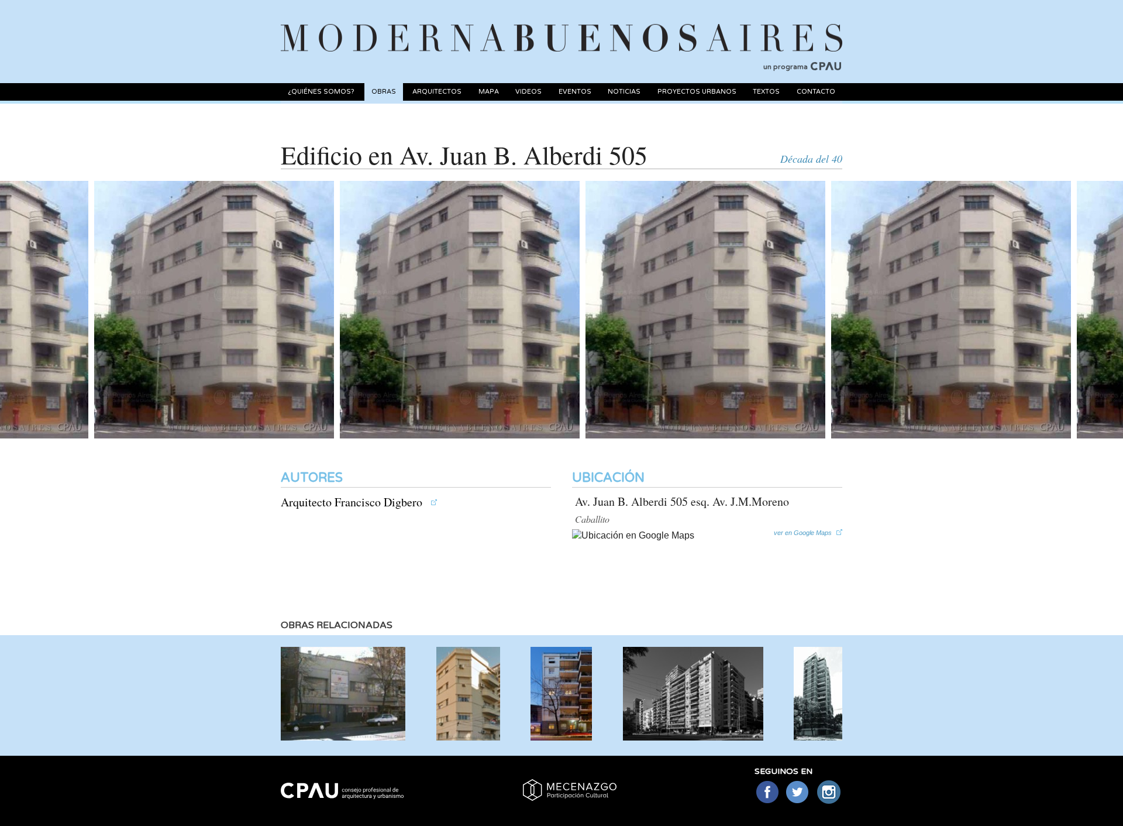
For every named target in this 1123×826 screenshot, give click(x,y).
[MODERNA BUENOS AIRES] (561, 24)
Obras (383, 91)
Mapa (488, 91)
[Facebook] (767, 793)
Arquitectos (436, 91)
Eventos (575, 91)
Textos (766, 91)
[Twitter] (798, 793)
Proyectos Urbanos (696, 91)
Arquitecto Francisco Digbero (353, 502)
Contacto (816, 91)
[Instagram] (829, 793)
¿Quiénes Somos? (321, 91)
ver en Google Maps (803, 532)
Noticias (624, 91)
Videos (528, 91)
